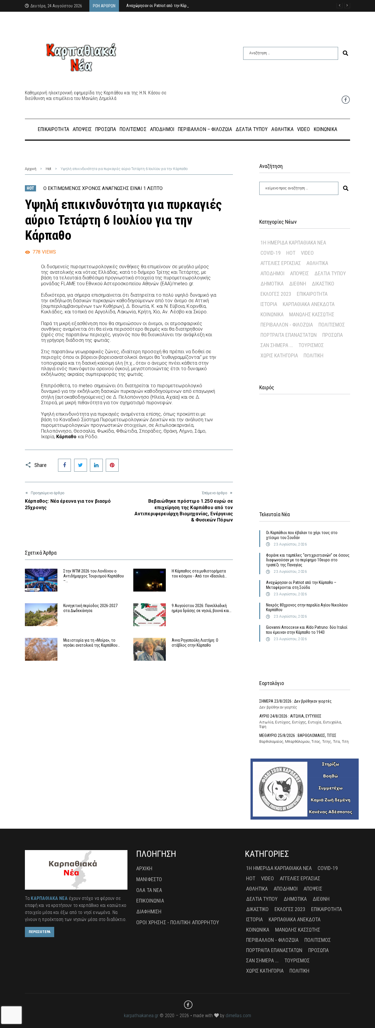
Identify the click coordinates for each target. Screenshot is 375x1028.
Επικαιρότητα (312, 294)
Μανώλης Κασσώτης (311, 314)
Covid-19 (270, 253)
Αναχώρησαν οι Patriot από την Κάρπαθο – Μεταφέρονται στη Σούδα (301, 585)
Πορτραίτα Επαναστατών (288, 335)
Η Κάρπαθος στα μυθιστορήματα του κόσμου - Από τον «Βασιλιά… (199, 573)
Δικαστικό (323, 284)
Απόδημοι (272, 273)
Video (307, 253)
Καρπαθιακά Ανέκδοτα (309, 304)
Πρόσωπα (332, 335)
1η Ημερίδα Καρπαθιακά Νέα (293, 242)
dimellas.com (238, 1015)
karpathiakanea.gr (141, 1015)
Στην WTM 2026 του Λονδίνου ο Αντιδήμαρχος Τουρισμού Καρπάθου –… (93, 576)
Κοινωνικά (272, 314)
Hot (48, 169)
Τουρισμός (311, 345)
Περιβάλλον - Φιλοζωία (286, 325)
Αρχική (30, 169)
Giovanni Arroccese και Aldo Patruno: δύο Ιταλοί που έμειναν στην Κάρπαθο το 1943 (306, 630)
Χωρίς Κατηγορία (279, 355)
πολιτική (313, 355)
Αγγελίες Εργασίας (280, 263)
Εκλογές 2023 (275, 294)
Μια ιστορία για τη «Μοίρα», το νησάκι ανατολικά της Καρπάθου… (91, 643)
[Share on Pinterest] (112, 465)
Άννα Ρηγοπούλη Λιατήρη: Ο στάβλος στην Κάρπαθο (195, 643)
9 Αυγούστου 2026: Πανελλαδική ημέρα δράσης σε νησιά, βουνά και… (201, 608)
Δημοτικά (272, 284)
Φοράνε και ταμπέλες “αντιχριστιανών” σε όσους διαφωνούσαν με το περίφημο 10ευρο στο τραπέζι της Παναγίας (308, 560)
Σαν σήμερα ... (276, 345)
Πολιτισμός (331, 325)
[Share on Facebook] (64, 465)
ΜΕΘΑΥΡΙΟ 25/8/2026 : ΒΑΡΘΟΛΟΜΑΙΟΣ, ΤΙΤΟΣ (297, 735)
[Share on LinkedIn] (96, 465)
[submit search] (345, 53)
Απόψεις (299, 273)
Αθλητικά (317, 263)
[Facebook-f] (346, 100)
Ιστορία (268, 304)
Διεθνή (297, 284)
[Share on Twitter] (80, 465)
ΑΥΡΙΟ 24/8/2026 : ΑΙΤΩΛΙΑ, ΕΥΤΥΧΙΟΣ (290, 716)
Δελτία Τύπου (330, 273)
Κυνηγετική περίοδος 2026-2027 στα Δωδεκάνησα (90, 608)
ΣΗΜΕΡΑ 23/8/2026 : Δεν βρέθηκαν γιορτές (295, 701)
